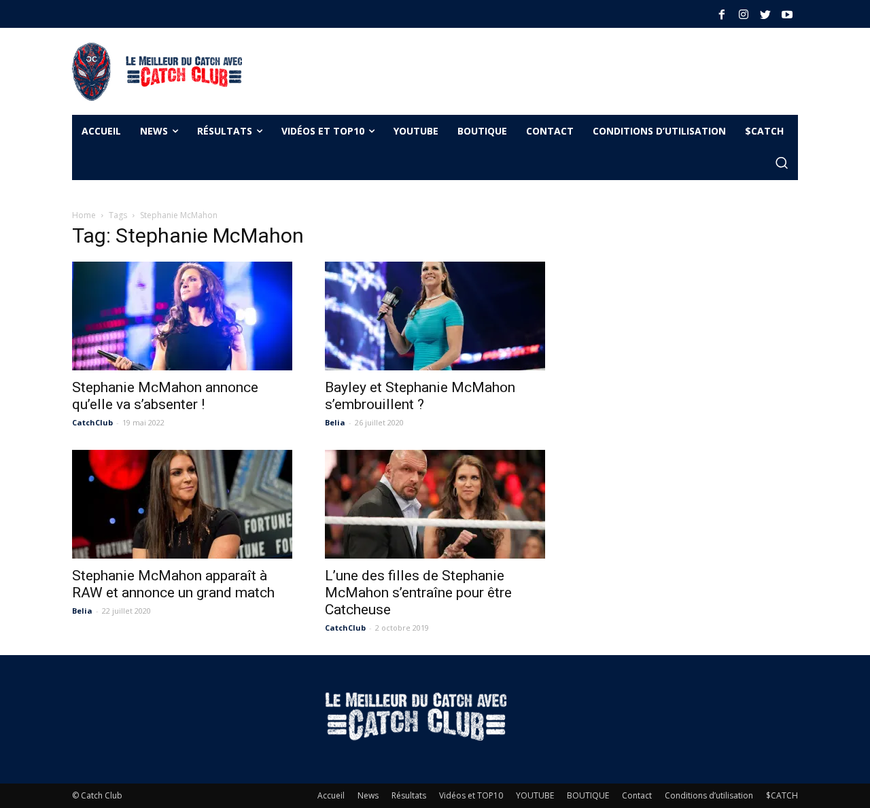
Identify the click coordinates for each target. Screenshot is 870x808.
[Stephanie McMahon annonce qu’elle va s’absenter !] (182, 316)
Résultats (409, 795)
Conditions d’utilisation (709, 795)
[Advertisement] (505, 69)
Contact (637, 795)
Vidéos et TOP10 (471, 795)
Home (84, 215)
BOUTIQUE (588, 795)
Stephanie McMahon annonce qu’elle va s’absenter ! (165, 395)
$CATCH (782, 795)
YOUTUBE (535, 795)
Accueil (331, 795)
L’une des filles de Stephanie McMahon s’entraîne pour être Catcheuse (418, 592)
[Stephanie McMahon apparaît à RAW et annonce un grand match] (182, 504)
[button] (781, 163)
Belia (335, 422)
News (368, 795)
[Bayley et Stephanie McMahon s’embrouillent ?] (435, 316)
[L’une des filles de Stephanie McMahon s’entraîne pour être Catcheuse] (435, 504)
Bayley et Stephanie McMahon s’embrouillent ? (420, 395)
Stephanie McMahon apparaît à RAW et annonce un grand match (173, 584)
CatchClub (92, 422)
